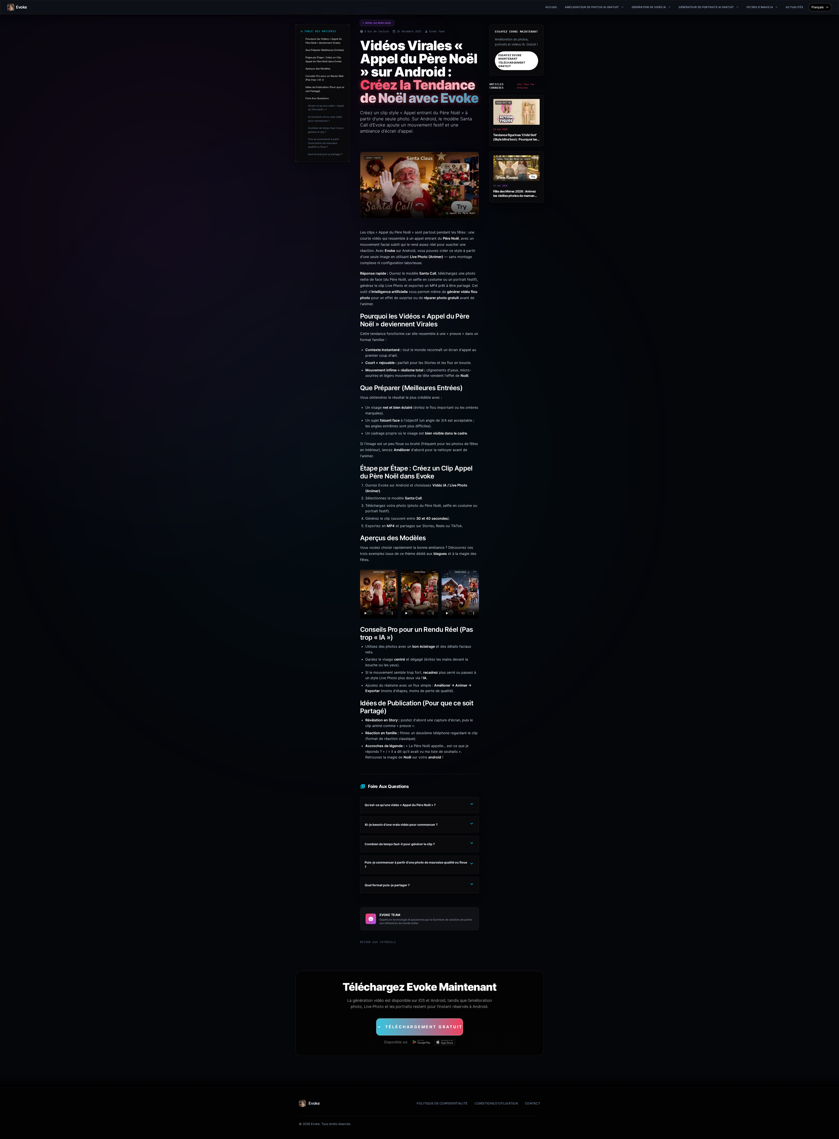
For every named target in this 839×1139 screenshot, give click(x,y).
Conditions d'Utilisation (496, 1103)
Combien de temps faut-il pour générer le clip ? (326, 129)
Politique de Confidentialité (442, 1103)
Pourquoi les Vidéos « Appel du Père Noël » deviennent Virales (323, 40)
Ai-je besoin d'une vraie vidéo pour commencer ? (325, 118)
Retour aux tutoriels (378, 942)
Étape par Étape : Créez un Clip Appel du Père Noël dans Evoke (323, 59)
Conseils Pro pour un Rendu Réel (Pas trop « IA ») (324, 77)
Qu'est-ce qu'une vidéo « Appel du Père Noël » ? (326, 107)
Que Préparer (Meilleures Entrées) (324, 50)
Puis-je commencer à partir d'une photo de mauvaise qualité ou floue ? (323, 143)
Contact (532, 1103)
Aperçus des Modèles (317, 68)
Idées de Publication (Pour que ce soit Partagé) (324, 89)
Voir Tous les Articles (525, 86)
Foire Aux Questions (317, 98)
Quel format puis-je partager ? (325, 154)
